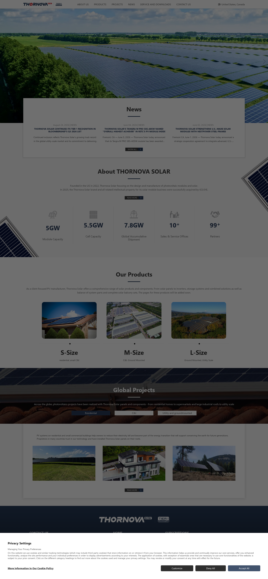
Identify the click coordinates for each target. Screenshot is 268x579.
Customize (177, 568)
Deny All (210, 568)
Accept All (244, 568)
